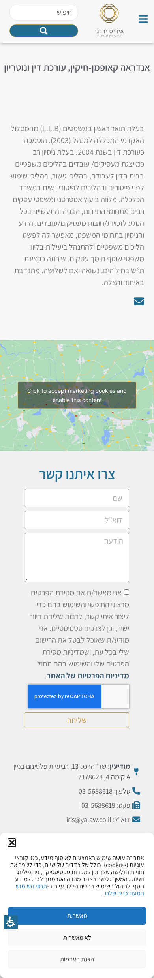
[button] (12, 843)
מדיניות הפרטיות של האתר (88, 675)
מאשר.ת (77, 916)
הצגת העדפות (77, 959)
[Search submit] (44, 30)
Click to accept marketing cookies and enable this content (77, 395)
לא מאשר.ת (77, 937)
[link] (143, 19)
